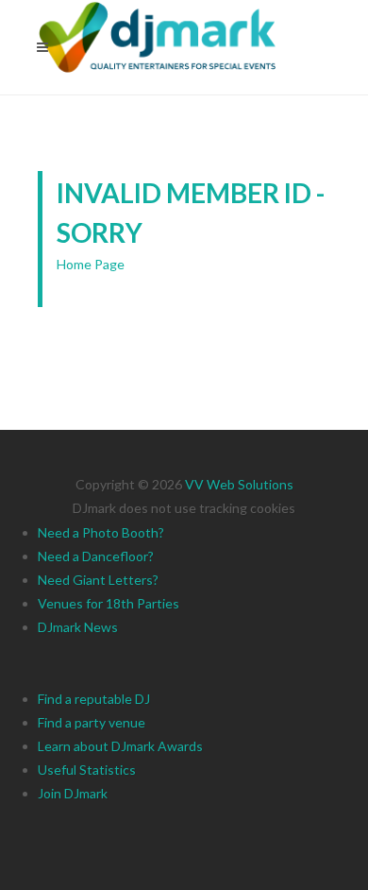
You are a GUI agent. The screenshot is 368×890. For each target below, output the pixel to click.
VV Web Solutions (239, 484)
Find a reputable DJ (94, 699)
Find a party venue (91, 722)
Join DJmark (73, 793)
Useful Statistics (87, 770)
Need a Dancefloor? (96, 556)
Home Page (91, 264)
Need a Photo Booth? (101, 532)
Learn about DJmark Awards (120, 746)
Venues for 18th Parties (108, 603)
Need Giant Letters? (98, 580)
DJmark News (78, 627)
